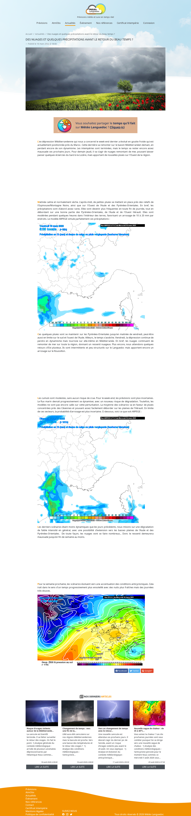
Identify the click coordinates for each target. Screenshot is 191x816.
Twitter (135, 670)
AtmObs (56, 23)
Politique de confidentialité (40, 814)
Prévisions (41, 23)
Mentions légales (35, 811)
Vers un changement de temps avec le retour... (113, 729)
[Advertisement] (95, 178)
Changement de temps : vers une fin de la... (76, 729)
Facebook (122, 670)
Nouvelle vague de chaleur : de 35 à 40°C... (149, 729)
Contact (30, 804)
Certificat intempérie (128, 23)
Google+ (148, 670)
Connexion (149, 23)
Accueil (29, 34)
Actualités (70, 23)
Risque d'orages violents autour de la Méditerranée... (40, 729)
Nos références (104, 23)
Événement (86, 23)
